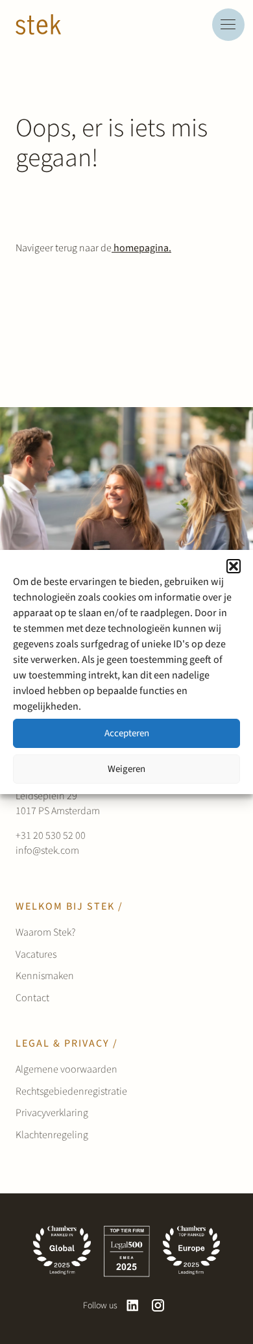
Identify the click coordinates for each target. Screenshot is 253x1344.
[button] (233, 566)
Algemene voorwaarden (66, 1069)
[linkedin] (132, 1305)
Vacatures (36, 954)
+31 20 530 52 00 (51, 835)
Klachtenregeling (52, 1135)
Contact (32, 998)
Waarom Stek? (45, 932)
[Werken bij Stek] (38, 24)
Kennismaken (45, 976)
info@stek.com (47, 850)
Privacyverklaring (52, 1113)
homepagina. (141, 248)
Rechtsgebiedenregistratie (71, 1091)
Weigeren (126, 769)
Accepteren (126, 733)
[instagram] (158, 1305)
